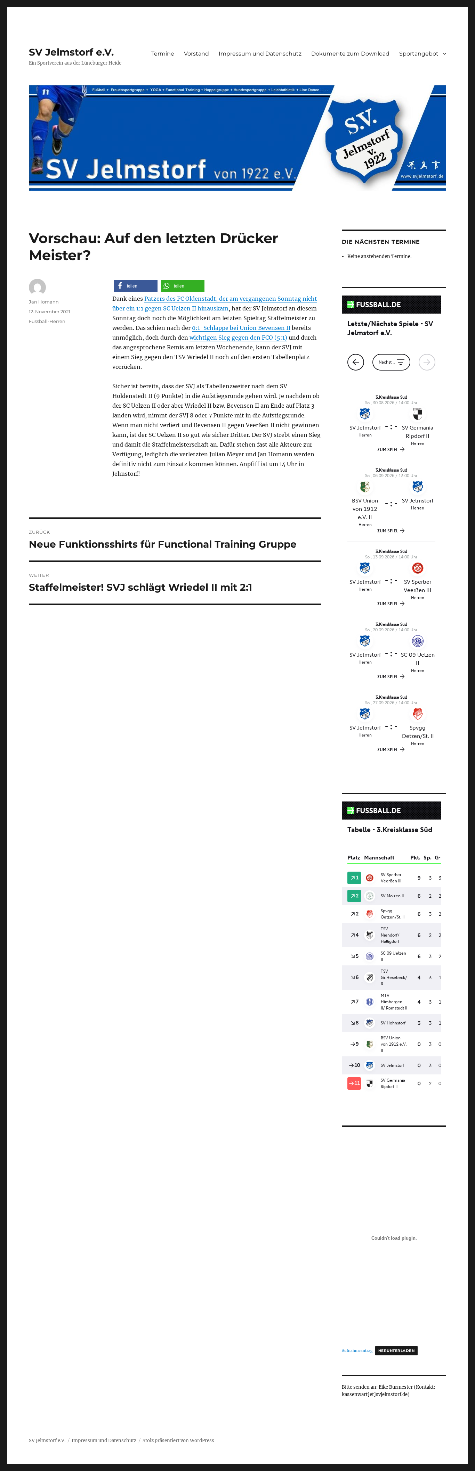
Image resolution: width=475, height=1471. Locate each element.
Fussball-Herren (47, 321)
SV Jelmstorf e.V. (71, 52)
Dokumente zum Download (350, 53)
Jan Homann (44, 302)
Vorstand (196, 53)
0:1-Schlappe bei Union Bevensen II (241, 327)
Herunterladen (396, 1350)
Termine (162, 53)
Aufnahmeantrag (357, 1350)
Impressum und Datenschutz (260, 53)
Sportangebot (418, 53)
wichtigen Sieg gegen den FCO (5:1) (238, 337)
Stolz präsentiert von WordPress (178, 1441)
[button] (136, 286)
